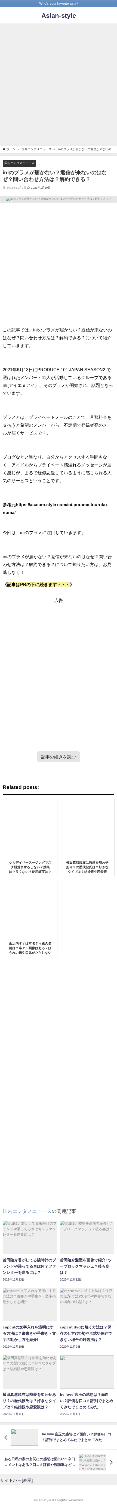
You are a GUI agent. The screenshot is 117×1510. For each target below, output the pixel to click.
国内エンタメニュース (19, 163)
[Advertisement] (58, 85)
